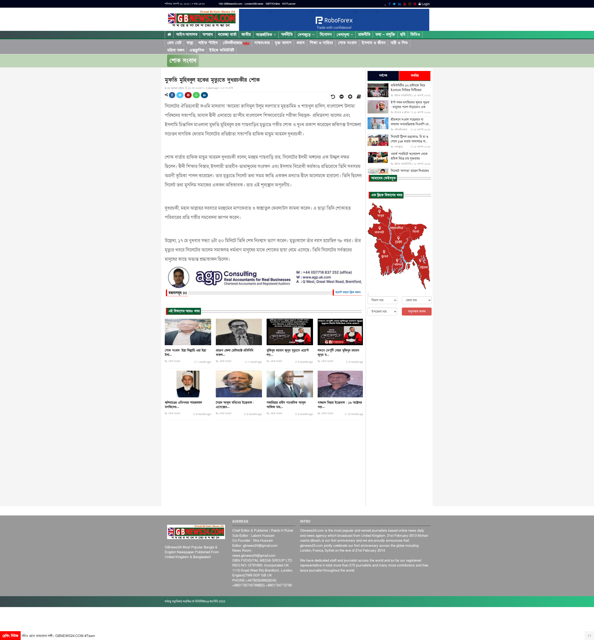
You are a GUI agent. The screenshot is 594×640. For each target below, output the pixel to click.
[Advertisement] (264, 463)
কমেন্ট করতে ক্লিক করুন (348, 292)
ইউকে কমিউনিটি (221, 50)
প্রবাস (301, 42)
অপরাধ (208, 34)
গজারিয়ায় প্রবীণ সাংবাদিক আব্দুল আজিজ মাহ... (286, 404)
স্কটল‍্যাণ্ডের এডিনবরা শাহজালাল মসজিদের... (183, 404)
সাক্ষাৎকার (262, 42)
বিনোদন (326, 34)
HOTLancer (289, 4)
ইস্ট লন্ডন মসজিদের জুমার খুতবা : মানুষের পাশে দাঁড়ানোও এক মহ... (410, 107)
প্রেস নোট (174, 42)
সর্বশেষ (383, 76)
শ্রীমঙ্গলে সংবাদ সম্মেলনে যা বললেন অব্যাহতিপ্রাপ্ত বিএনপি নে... (410, 121)
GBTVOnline (273, 4)
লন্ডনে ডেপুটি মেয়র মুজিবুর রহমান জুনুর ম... (338, 352)
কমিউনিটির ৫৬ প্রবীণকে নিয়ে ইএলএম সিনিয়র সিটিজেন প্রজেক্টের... (408, 90)
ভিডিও (415, 34)
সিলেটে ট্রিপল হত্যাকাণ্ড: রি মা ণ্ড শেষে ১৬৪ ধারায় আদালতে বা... (409, 139)
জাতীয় (246, 34)
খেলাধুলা (344, 34)
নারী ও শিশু (399, 42)
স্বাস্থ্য (190, 42)
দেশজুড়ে (305, 34)
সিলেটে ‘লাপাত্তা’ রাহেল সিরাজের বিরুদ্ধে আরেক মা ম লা (410, 173)
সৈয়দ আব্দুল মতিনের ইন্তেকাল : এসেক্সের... (235, 404)
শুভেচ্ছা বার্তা (227, 34)
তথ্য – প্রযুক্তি (385, 34)
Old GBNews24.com (230, 4)
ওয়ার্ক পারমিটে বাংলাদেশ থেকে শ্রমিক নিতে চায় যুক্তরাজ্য (409, 156)
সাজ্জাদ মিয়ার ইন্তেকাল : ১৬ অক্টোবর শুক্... (340, 404)
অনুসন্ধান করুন (417, 311)
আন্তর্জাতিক (265, 34)
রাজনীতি (364, 34)
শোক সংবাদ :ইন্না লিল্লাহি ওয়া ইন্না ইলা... (185, 352)
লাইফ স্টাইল (208, 42)
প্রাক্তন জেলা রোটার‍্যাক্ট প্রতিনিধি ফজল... (234, 352)
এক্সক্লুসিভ (196, 50)
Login (425, 4)
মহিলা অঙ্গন (175, 50)
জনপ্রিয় (415, 76)
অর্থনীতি (287, 34)
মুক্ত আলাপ (283, 42)
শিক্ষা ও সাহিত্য (321, 42)
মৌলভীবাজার (236, 43)
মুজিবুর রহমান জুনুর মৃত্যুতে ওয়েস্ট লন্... (288, 352)
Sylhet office (177, 88)
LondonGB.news (254, 4)
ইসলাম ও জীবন (373, 42)
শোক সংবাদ (347, 42)
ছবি (402, 34)
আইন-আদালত (186, 34)
